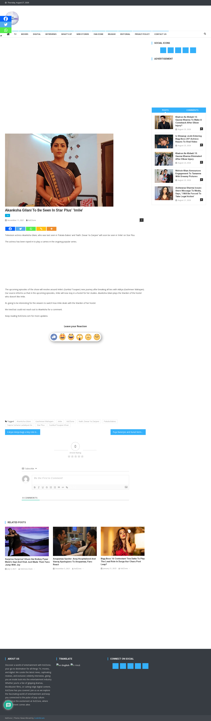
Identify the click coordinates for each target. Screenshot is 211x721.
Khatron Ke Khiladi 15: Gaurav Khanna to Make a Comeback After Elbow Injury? (188, 121)
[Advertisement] (153, 14)
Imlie (60, 421)
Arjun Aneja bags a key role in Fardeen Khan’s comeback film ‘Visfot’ (24, 432)
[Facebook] (10, 229)
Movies (24, 34)
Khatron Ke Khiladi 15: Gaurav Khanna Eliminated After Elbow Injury (188, 156)
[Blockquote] (59, 487)
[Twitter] (20, 229)
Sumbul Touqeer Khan (59, 425)
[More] (51, 229)
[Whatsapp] (31, 229)
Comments (192, 110)
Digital (37, 34)
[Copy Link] (41, 229)
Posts (165, 110)
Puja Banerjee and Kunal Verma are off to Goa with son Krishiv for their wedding (129, 432)
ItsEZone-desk (27, 569)
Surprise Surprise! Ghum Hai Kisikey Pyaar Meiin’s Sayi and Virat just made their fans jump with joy (27, 562)
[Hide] (1, 36)
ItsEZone (32, 220)
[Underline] (43, 487)
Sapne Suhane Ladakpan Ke (19, 425)
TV (15, 34)
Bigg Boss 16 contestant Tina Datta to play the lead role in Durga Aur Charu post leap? (123, 561)
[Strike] (47, 487)
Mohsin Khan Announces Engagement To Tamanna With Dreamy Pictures (188, 173)
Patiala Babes (110, 421)
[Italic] (39, 487)
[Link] (67, 487)
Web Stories (83, 34)
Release (112, 34)
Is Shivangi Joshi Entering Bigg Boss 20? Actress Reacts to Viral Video (188, 139)
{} (71, 487)
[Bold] (35, 487)
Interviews (51, 34)
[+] (74, 487)
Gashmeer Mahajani (44, 421)
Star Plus (41, 425)
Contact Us (160, 34)
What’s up (66, 34)
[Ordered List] (51, 487)
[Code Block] (63, 487)
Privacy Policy (142, 34)
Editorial (125, 34)
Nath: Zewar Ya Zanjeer (89, 421)
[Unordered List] (55, 487)
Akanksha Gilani (24, 421)
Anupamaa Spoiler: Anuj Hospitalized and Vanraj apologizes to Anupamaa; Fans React (74, 562)
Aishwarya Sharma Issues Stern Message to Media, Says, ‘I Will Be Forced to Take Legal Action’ (188, 192)
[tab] (165, 110)
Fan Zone (98, 34)
